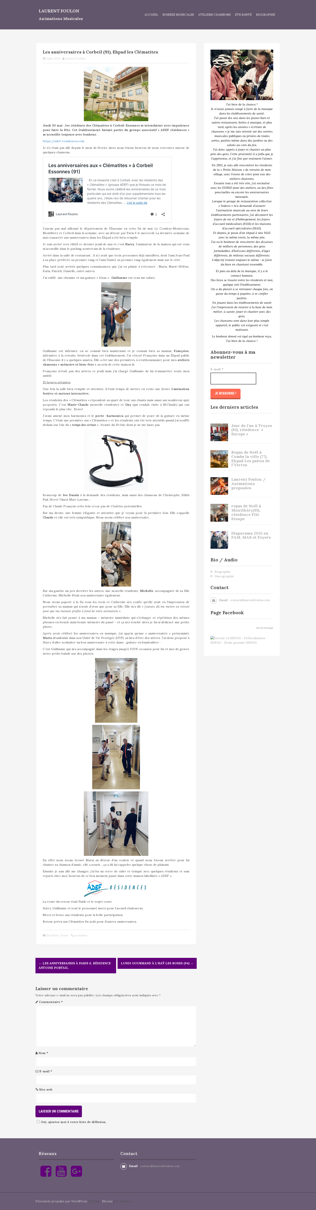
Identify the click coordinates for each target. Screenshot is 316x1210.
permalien (80, 935)
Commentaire (51, 1002)
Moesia (107, 1201)
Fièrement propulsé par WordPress (61, 1201)
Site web (45, 1089)
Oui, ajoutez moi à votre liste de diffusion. (73, 1122)
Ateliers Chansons (214, 15)
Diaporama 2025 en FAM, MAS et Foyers (251, 535)
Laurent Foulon (59, 11)
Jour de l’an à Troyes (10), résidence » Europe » (251, 430)
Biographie (265, 15)
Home (64, 935)
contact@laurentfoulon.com (250, 600)
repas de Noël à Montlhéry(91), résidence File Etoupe (246, 512)
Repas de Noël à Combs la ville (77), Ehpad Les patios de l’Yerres (250, 458)
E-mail (45, 1071)
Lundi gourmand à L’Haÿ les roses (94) (157, 963)
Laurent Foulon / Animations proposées (248, 483)
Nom (43, 1053)
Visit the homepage (264, 628)
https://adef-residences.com (63, 141)
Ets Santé (243, 15)
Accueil (151, 15)
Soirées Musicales (178, 15)
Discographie (224, 576)
